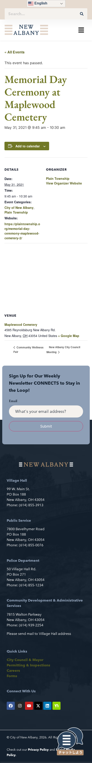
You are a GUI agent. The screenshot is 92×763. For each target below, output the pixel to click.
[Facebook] (11, 706)
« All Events (14, 52)
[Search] (81, 13)
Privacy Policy (38, 750)
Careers (13, 670)
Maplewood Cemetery (20, 324)
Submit (46, 426)
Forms (12, 676)
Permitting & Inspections (28, 665)
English (40, 3)
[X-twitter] (38, 706)
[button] (81, 30)
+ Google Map (68, 335)
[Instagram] (20, 706)
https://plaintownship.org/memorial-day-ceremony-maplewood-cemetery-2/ (22, 231)
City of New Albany (18, 207)
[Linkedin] (47, 706)
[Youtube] (29, 706)
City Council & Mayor (25, 660)
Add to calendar (27, 146)
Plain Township (16, 212)
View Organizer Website (64, 183)
